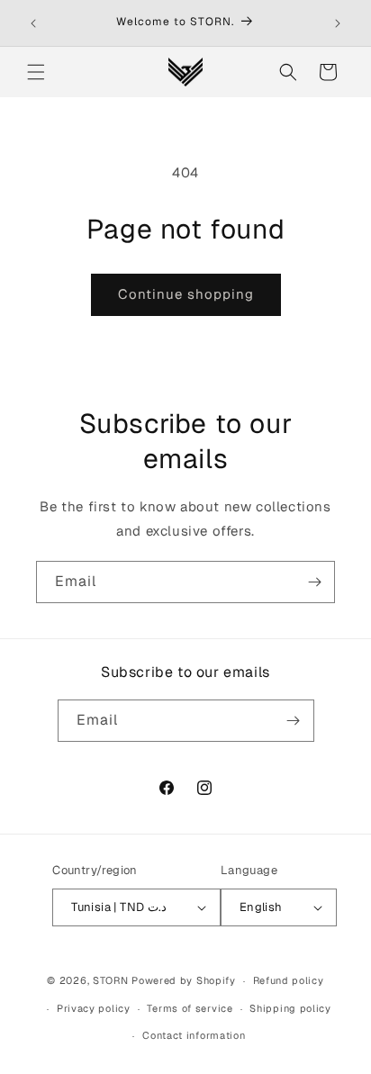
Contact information (193, 1035)
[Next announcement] (337, 23)
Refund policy (288, 980)
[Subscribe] (314, 582)
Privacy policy (94, 1008)
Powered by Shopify (183, 980)
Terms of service (189, 1008)
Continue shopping (186, 293)
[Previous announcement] (33, 23)
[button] (36, 72)
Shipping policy (290, 1008)
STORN (111, 980)
